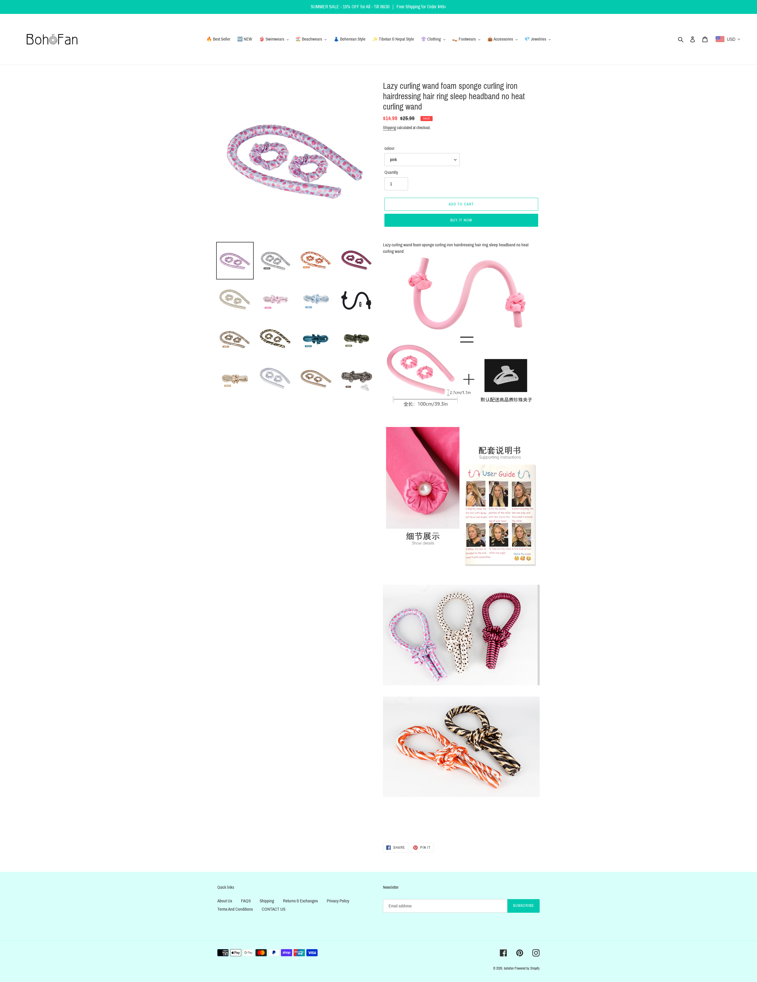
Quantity (391, 172)
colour (389, 148)
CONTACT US (273, 909)
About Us (224, 901)
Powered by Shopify (527, 968)
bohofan (509, 968)
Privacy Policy (338, 901)
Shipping (389, 128)
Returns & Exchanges (300, 901)
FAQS (246, 901)
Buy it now (461, 220)
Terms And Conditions (235, 909)
